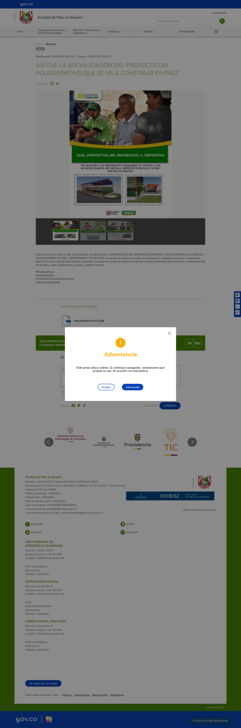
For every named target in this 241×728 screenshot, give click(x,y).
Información (132, 386)
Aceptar (106, 386)
